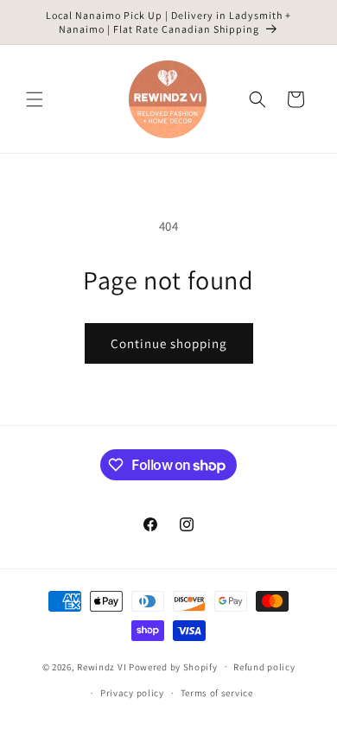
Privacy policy (132, 693)
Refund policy (264, 667)
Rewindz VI (101, 666)
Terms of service (217, 693)
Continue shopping (169, 343)
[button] (35, 99)
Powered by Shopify (173, 666)
